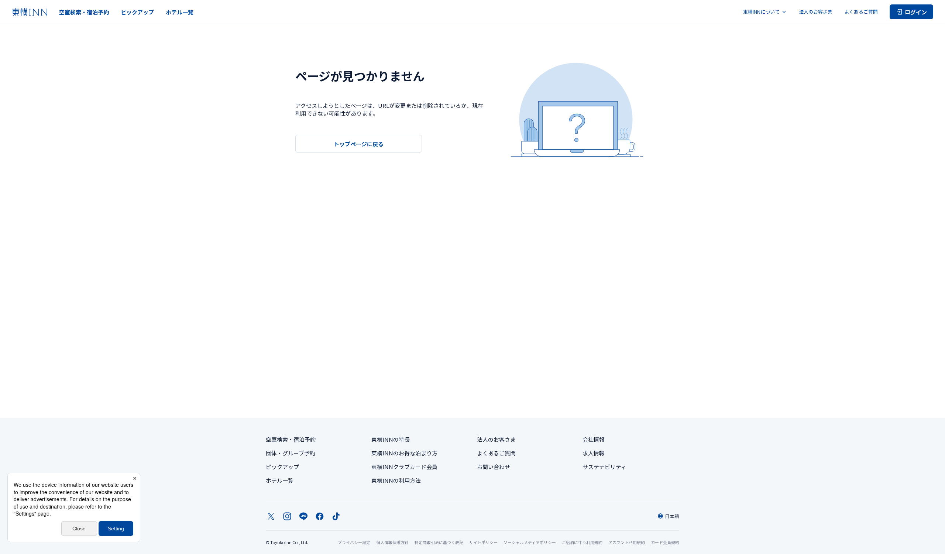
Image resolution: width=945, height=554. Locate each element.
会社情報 (594, 439)
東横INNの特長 (390, 439)
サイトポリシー (483, 542)
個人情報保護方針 (392, 542)
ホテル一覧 (179, 12)
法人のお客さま (815, 11)
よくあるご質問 (861, 11)
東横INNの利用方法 (396, 480)
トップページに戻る (359, 144)
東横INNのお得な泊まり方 (404, 453)
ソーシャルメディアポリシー (530, 542)
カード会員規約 (665, 542)
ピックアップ (137, 12)
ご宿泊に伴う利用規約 (582, 542)
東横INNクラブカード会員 (404, 467)
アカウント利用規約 (626, 542)
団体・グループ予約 (290, 453)
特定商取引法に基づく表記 (439, 542)
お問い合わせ (493, 467)
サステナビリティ (604, 467)
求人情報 (594, 453)
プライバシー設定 (354, 542)
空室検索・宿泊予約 (84, 12)
